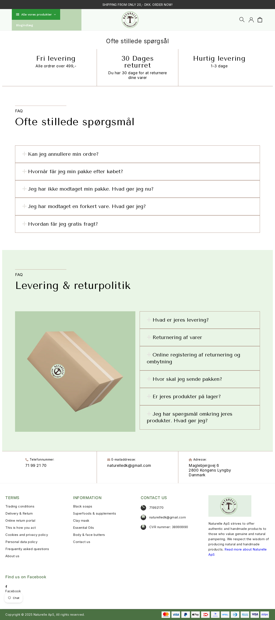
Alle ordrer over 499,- (55, 66)
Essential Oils (83, 528)
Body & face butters (89, 535)
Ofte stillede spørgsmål (75, 122)
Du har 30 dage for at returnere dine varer (137, 75)
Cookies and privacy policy (26, 535)
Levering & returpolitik (74, 285)
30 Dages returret (137, 62)
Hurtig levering (219, 58)
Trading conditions (19, 506)
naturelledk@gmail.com (167, 517)
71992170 (156, 508)
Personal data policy (21, 542)
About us (12, 556)
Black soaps (82, 506)
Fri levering (56, 58)
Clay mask (81, 520)
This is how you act (20, 528)
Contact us (81, 542)
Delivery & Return (19, 513)
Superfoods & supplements (94, 513)
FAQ (19, 111)
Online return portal (20, 520)
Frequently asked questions (27, 549)
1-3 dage (219, 66)
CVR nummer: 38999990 (168, 527)
